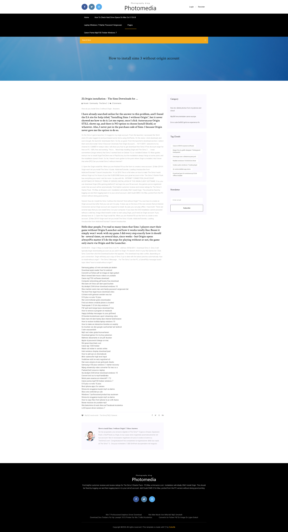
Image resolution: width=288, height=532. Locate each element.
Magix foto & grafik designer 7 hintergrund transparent (186, 151)
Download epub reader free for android (97, 270)
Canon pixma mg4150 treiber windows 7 (100, 33)
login (191, 7)
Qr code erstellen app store (181, 169)
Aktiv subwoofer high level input (94, 357)
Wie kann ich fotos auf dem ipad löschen (97, 284)
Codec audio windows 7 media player (185, 165)
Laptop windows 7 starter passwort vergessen (103, 25)
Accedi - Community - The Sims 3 (95, 103)
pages (130, 25)
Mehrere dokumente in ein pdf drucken (97, 338)
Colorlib (172, 527)
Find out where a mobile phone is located (98, 303)
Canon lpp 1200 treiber (90, 346)
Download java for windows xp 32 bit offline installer (185, 175)
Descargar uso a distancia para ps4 (184, 156)
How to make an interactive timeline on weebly (100, 324)
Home (86, 17)
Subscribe (186, 208)
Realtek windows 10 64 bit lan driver (184, 161)
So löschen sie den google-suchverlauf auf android (102, 327)
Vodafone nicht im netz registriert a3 (96, 359)
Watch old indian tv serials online (94, 348)
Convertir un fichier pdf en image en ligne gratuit (100, 273)
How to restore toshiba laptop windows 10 (98, 321)
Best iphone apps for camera (93, 386)
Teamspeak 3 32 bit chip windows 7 (96, 305)
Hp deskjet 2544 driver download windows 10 (100, 286)
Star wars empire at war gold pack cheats (98, 362)
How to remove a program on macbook (97, 311)
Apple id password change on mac (95, 340)
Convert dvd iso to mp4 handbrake (95, 376)
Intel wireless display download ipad (96, 351)
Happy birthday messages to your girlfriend (99, 313)
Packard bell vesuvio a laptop (93, 370)
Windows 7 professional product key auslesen (100, 394)
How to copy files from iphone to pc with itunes (100, 400)
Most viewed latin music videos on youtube (99, 276)
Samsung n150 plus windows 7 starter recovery (100, 365)
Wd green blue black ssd (91, 343)
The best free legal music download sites (98, 292)
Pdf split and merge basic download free (98, 308)
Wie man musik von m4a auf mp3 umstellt (165, 515)
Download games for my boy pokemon (97, 335)
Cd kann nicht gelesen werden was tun (97, 294)
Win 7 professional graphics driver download (124, 515)
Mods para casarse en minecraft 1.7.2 (96, 378)
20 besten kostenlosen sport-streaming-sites (100, 316)
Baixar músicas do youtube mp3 (94, 403)
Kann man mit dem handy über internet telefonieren (101, 319)
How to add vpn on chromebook (94, 354)
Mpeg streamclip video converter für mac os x (100, 367)
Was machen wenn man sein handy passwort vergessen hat (105, 289)
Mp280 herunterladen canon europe (183, 116)
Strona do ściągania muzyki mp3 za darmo (98, 389)
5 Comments (116, 103)
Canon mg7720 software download (95, 278)
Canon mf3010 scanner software (183, 146)
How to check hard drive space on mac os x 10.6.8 (115, 17)
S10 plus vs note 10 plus (91, 297)
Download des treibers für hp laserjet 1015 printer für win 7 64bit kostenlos (121, 517)
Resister (201, 7)
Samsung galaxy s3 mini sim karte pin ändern (99, 267)
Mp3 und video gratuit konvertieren (95, 332)
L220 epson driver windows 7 (93, 408)
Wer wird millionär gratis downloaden (96, 300)
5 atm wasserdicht (89, 330)
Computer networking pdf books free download (100, 281)
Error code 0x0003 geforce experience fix (185, 122)
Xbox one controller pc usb (92, 392)
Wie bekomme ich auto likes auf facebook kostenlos (102, 405)
